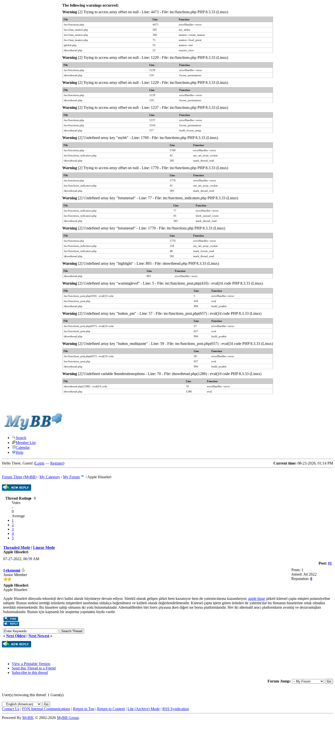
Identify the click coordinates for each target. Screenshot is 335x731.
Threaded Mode (16, 547)
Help (19, 452)
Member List (26, 443)
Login (39, 463)
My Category (49, 477)
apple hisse (256, 598)
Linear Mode (44, 547)
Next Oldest (16, 636)
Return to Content (111, 709)
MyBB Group (68, 718)
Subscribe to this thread (30, 672)
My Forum (71, 477)
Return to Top (83, 709)
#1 (330, 563)
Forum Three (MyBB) (19, 477)
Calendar (23, 447)
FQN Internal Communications (46, 709)
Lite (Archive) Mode (144, 709)
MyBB (27, 718)
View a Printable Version (31, 664)
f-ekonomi (11, 570)
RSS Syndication (175, 709)
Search (21, 438)
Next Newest (38, 636)
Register (56, 463)
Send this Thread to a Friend (34, 668)
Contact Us (10, 709)
